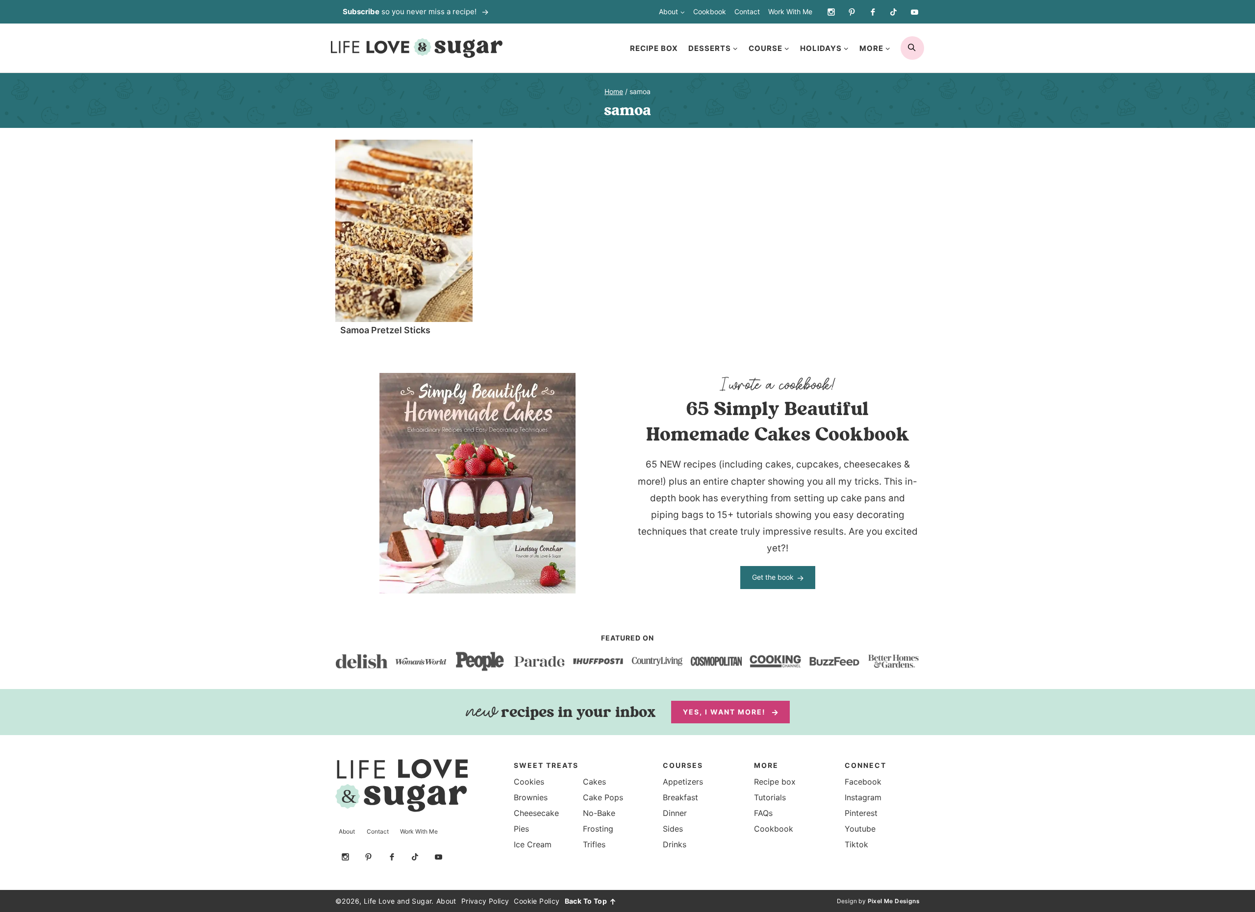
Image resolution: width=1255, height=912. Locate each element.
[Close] (803, 353)
